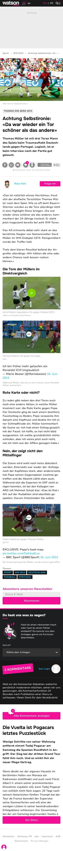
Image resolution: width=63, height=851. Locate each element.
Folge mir (50, 183)
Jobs (36, 836)
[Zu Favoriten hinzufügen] (32, 164)
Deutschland (37, 572)
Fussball (10, 577)
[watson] (11, 3)
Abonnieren (31, 601)
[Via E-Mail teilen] (17, 164)
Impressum (47, 836)
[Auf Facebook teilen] (4, 164)
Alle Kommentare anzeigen (32, 716)
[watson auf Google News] (57, 164)
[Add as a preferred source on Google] (44, 164)
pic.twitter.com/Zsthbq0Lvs (21, 553)
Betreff (7, 645)
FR (51, 3)
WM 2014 (18, 53)
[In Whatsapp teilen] (11, 164)
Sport (6, 53)
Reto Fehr (20, 183)
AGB (58, 836)
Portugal (25, 577)
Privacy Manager (39, 841)
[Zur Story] (31, 774)
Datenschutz (21, 841)
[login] (3, 847)
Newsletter (9, 836)
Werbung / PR (24, 836)
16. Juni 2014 (49, 557)
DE (45, 3)
